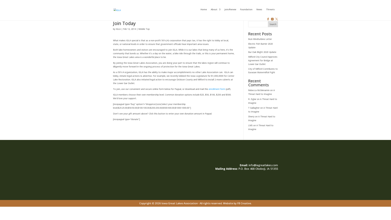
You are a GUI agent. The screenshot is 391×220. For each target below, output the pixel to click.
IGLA (118, 29)
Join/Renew (230, 9)
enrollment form (217, 89)
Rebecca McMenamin (259, 90)
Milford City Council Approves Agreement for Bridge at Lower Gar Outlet (262, 60)
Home (204, 9)
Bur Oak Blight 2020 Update (262, 52)
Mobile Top (144, 29)
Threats (270, 9)
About (214, 9)
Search (273, 24)
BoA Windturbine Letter (260, 39)
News (259, 9)
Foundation (246, 9)
